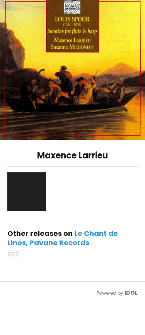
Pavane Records (59, 242)
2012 (13, 254)
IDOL (131, 293)
